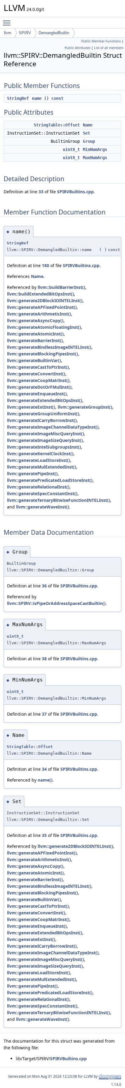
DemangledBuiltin (54, 33)
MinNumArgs (95, 149)
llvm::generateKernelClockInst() (40, 453)
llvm (7, 33)
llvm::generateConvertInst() (36, 374)
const (57, 98)
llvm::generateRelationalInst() (38, 487)
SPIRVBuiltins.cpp (75, 191)
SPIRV (25, 33)
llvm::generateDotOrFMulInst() (39, 387)
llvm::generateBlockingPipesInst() (42, 354)
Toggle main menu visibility (7, 22)
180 (45, 265)
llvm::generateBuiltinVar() (34, 360)
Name (88, 125)
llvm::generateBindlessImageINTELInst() (49, 347)
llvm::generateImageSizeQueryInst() (45, 440)
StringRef (18, 98)
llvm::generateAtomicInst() (35, 334)
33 (41, 191)
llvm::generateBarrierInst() (35, 340)
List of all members (108, 48)
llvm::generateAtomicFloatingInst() (44, 327)
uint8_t (71, 149)
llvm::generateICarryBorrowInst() (42, 420)
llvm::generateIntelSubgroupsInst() (44, 447)
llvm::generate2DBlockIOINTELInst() (45, 300)
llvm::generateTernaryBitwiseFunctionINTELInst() (58, 500)
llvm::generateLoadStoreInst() (38, 460)
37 (44, 714)
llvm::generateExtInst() (31, 407)
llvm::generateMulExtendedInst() (41, 467)
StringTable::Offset (57, 125)
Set (86, 133)
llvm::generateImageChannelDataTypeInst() (53, 427)
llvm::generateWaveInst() (42, 507)
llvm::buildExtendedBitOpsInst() (40, 294)
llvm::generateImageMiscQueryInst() (45, 433)
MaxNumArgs (95, 157)
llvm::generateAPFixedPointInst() (42, 307)
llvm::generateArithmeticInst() (39, 314)
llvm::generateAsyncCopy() (35, 320)
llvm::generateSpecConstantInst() (42, 493)
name (37, 98)
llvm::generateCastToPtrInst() (38, 367)
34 (44, 769)
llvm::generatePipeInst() (32, 473)
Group (89, 141)
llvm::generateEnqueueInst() (37, 394)
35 (44, 835)
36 (44, 586)
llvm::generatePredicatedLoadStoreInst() (50, 480)
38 (44, 659)
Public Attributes (77, 48)
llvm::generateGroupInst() (85, 407)
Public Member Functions (101, 41)
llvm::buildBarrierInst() (61, 287)
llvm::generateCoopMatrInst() (38, 380)
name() (45, 780)
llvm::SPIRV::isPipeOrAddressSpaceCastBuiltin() (56, 603)
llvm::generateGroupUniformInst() (43, 414)
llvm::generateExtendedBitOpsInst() (44, 400)
